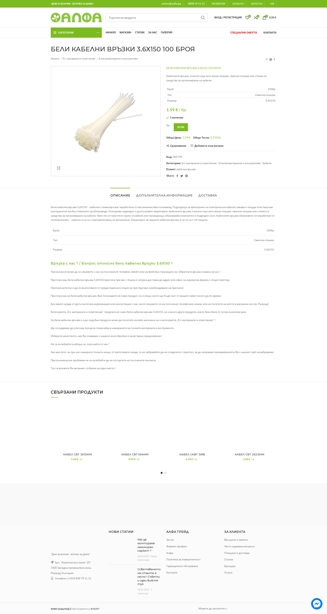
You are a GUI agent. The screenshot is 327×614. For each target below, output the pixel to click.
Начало (55, 58)
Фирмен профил (176, 546)
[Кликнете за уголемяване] (58, 168)
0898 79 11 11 (196, 3)
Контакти (171, 572)
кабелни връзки (186, 169)
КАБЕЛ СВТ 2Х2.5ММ (249, 454)
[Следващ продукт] (274, 59)
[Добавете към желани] (101, 407)
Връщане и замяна (236, 539)
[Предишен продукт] (267, 59)
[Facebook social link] (177, 175)
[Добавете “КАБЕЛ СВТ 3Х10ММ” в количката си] (101, 416)
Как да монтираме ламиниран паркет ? (146, 545)
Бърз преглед (101, 425)
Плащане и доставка (237, 552)
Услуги (228, 572)
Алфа (169, 552)
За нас (170, 539)
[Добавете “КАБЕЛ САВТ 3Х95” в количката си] (216, 416)
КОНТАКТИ (269, 32)
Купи (181, 127)
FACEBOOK (218, 3)
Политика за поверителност (183, 559)
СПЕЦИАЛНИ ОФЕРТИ (243, 32)
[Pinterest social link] (186, 175)
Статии (228, 559)
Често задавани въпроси (239, 546)
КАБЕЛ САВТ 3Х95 (192, 454)
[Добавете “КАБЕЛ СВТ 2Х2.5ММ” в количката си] (273, 416)
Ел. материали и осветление (79, 58)
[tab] (120, 193)
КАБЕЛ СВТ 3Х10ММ (77, 454)
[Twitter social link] (181, 175)
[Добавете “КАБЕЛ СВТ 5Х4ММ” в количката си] (159, 416)
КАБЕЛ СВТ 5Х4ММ (135, 454)
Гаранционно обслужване (182, 566)
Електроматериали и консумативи (118, 58)
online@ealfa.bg (171, 3)
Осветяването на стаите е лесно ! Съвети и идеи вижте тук (149, 577)
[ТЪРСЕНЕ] (202, 17)
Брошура (229, 566)
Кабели (267, 163)
